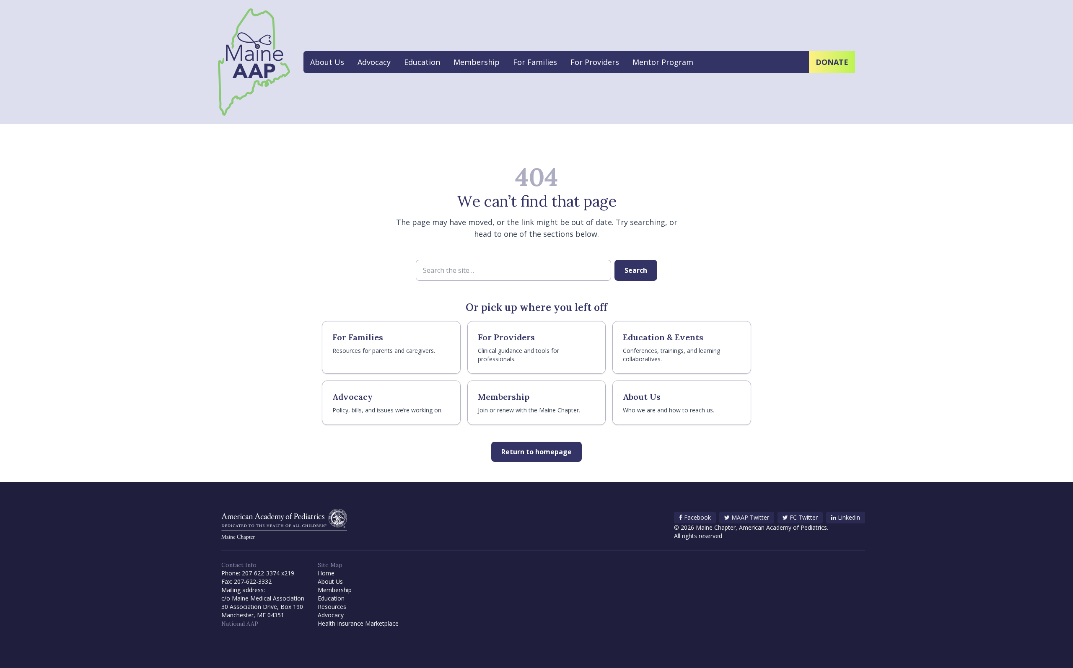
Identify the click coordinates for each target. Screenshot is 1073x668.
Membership (477, 62)
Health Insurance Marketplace (358, 623)
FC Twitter (804, 517)
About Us (327, 62)
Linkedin (849, 517)
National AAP (239, 623)
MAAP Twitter (750, 517)
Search (636, 270)
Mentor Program (662, 62)
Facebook (697, 517)
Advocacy (374, 62)
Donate (832, 62)
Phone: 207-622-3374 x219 (257, 573)
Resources (332, 607)
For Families (535, 62)
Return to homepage (536, 451)
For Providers (594, 62)
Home (326, 573)
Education (422, 62)
